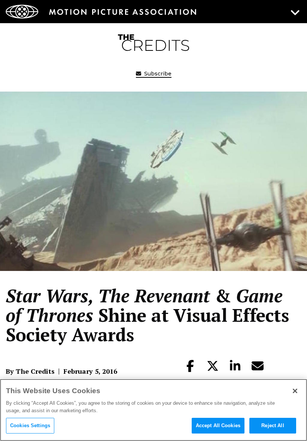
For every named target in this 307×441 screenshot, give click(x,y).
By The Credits (30, 371)
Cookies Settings (30, 425)
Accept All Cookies (218, 425)
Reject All (272, 425)
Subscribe (157, 73)
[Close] (295, 391)
